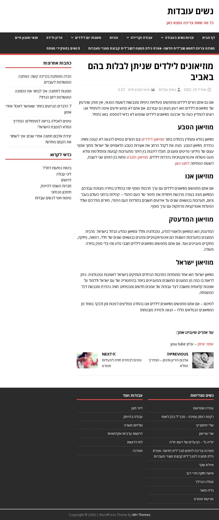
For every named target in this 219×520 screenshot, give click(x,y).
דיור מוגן (137, 408)
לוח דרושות (135, 442)
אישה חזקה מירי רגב (200, 473)
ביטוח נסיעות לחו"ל (57, 167)
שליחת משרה (133, 425)
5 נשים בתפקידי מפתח (63, 48)
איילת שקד (206, 464)
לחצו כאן (182, 163)
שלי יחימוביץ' (205, 425)
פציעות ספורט (204, 498)
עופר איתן (206, 343)
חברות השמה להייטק (56, 185)
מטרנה (138, 450)
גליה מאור (207, 490)
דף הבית (208, 37)
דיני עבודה (63, 174)
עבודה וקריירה (141, 37)
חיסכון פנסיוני (61, 191)
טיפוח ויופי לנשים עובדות (53, 197)
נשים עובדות (167, 89)
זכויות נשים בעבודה (179, 37)
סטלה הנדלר (204, 481)
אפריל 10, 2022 (195, 89)
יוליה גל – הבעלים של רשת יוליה (191, 442)
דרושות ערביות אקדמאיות (125, 433)
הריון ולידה (54, 37)
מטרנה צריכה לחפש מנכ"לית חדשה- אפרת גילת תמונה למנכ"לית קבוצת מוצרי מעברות (151, 48)
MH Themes (141, 514)
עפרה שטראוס (203, 408)
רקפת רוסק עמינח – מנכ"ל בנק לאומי (187, 416)
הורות (114, 37)
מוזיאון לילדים (153, 139)
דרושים (66, 179)
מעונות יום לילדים (88, 37)
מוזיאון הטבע (137, 157)
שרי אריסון (206, 433)
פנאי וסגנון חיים (26, 37)
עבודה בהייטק (133, 416)
